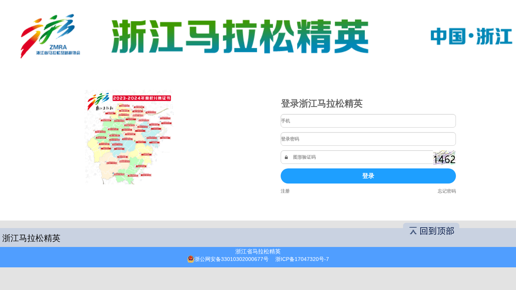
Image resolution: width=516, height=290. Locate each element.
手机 (285, 120)
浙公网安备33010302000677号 (232, 259)
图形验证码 (304, 157)
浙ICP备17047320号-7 (302, 259)
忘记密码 (447, 191)
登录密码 (290, 139)
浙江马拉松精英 (31, 238)
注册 (285, 191)
